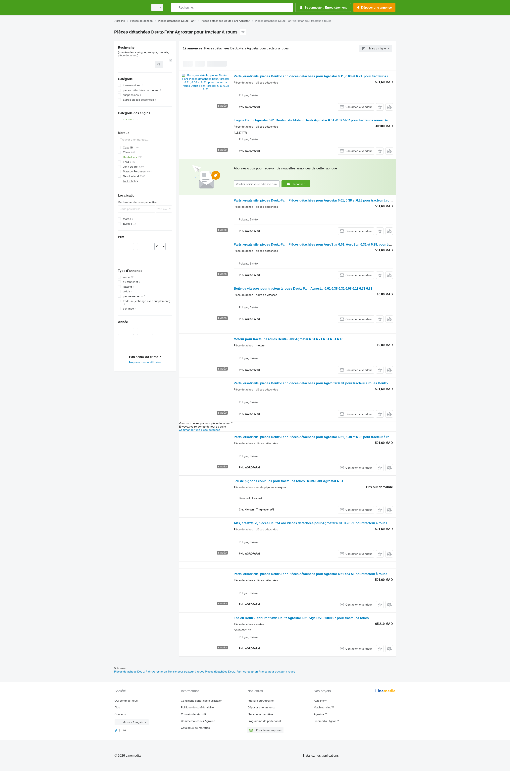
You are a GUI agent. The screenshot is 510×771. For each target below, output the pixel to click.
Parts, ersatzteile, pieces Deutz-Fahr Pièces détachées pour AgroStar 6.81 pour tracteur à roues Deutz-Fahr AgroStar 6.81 (325, 383)
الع (116, 730)
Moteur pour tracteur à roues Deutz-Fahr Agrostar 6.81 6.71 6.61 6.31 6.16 (288, 339)
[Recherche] (175, 7)
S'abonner (298, 184)
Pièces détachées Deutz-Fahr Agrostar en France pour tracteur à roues (250, 671)
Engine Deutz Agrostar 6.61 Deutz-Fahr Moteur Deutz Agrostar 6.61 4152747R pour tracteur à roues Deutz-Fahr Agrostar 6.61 (327, 120)
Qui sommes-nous (126, 700)
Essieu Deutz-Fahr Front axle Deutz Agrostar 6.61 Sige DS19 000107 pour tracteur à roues (301, 618)
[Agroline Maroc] (130, 7)
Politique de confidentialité (197, 707)
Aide (117, 707)
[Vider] (170, 60)
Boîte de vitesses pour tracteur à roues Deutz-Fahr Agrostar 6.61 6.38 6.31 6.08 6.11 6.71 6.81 (303, 288)
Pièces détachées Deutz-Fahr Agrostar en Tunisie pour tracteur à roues (159, 671)
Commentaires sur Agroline (198, 721)
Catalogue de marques (195, 727)
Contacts (120, 714)
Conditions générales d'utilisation (201, 700)
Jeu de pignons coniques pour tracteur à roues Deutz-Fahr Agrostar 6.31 (288, 481)
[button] (379, 107)
